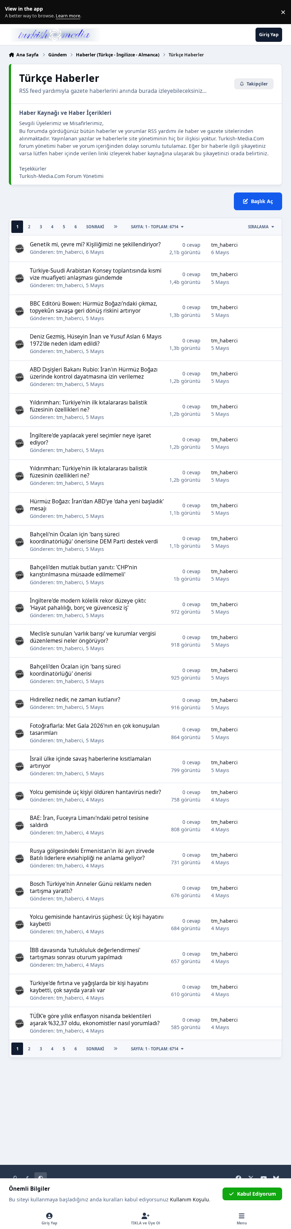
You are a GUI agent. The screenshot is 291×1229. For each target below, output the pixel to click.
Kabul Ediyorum (256, 1193)
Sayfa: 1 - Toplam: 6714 (154, 226)
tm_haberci (69, 251)
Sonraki (95, 226)
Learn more (13, 12)
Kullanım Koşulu (189, 1199)
